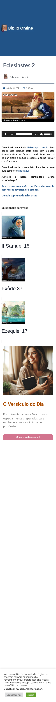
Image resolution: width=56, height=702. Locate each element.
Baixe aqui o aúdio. (38, 147)
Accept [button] (31, 694)
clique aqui (23, 170)
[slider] (24, 134)
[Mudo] (41, 134)
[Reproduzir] (5, 134)
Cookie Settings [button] (14, 694)
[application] (28, 134)
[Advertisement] (28, 567)
